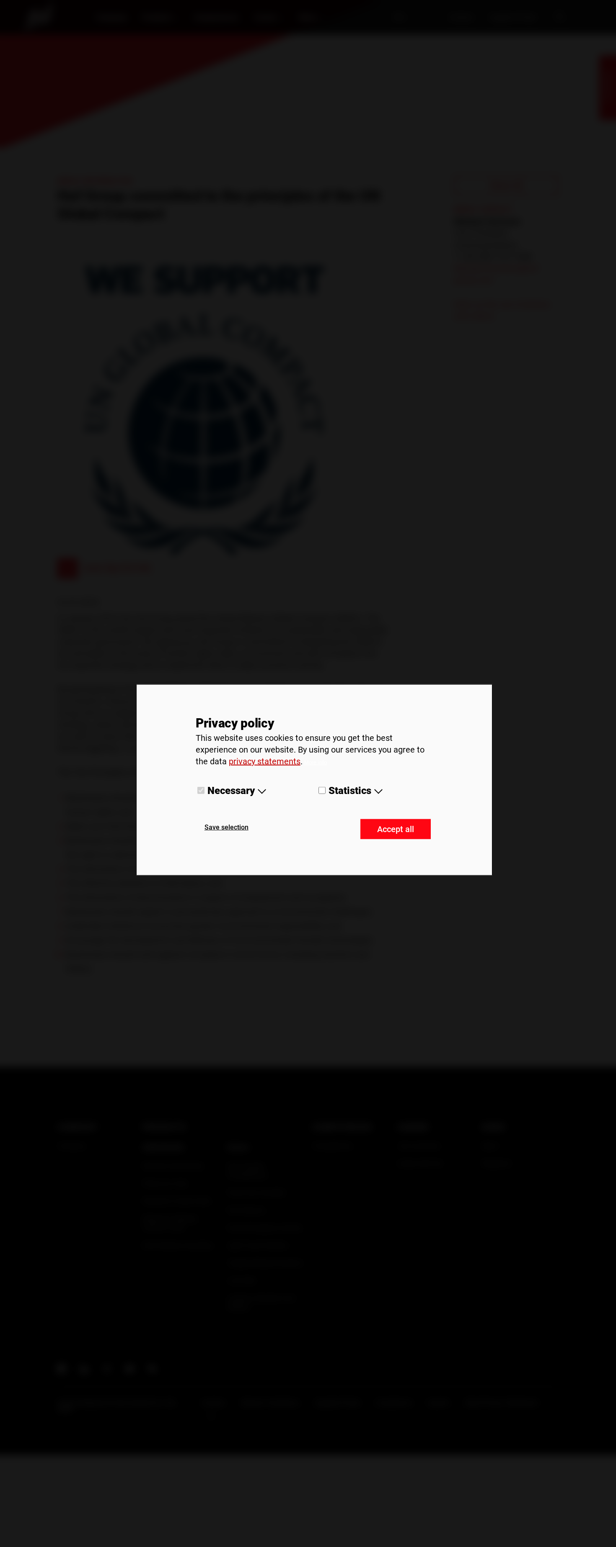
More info (315, 762)
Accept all (395, 829)
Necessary (231, 791)
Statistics (350, 791)
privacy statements (264, 761)
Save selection (226, 827)
